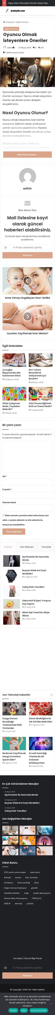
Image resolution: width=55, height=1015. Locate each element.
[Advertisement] (27, 657)
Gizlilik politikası (39, 1010)
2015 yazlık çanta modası (15, 872)
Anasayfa (9, 22)
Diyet (36, 883)
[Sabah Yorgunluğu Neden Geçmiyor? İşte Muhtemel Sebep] (10, 850)
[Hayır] (51, 1003)
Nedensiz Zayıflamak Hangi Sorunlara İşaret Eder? (14, 756)
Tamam (13, 1010)
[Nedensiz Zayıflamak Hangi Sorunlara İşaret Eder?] (14, 743)
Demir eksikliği (23, 883)
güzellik (34, 888)
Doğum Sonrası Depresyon (15, 888)
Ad (4, 476)
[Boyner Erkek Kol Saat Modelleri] (11, 576)
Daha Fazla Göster (27, 154)
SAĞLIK (7, 903)
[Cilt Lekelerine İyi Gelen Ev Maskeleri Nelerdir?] (28, 830)
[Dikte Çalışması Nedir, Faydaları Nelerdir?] (14, 393)
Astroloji (7, 877)
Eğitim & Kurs (22, 22)
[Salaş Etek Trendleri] (11, 591)
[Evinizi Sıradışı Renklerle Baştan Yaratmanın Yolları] (28, 850)
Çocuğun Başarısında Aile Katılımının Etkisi (11, 372)
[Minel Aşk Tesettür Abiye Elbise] (11, 618)
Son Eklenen (27, 546)
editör (9, 47)
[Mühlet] (14, 10)
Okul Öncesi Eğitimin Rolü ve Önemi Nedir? (40, 405)
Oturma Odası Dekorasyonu (16, 898)
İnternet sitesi (9, 502)
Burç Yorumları (31, 877)
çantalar (29, 903)
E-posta (7, 489)
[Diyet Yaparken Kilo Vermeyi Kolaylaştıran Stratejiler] (10, 840)
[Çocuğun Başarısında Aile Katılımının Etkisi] (14, 360)
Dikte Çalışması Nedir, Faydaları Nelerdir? (11, 406)
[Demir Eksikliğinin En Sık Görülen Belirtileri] (41, 708)
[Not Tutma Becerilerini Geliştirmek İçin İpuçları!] (41, 360)
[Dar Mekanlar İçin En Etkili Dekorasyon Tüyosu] (10, 830)
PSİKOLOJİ (36, 898)
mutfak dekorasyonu (42, 893)
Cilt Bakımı (8, 883)
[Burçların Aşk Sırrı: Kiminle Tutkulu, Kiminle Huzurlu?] (45, 840)
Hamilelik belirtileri (12, 893)
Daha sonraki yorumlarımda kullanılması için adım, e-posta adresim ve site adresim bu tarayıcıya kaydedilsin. (25, 520)
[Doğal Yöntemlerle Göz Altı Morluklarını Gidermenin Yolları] (45, 850)
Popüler (8, 546)
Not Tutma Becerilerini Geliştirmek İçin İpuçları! (37, 374)
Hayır (23, 1010)
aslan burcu (35, 872)
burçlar (18, 877)
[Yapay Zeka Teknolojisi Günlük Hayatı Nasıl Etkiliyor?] (45, 830)
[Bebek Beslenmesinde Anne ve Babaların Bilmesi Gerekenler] (28, 840)
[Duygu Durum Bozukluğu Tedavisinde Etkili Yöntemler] (14, 708)
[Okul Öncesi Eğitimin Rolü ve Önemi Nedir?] (41, 393)
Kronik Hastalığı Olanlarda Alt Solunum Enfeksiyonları (38, 758)
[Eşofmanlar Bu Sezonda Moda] (11, 561)
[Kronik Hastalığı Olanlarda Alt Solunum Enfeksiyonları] (41, 743)
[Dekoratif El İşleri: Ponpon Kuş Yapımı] (11, 604)
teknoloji (18, 903)
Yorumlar (46, 546)
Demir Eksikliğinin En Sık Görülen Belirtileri (40, 720)
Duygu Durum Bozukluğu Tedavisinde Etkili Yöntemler (12, 723)
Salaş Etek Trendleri (33, 586)
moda (26, 893)
